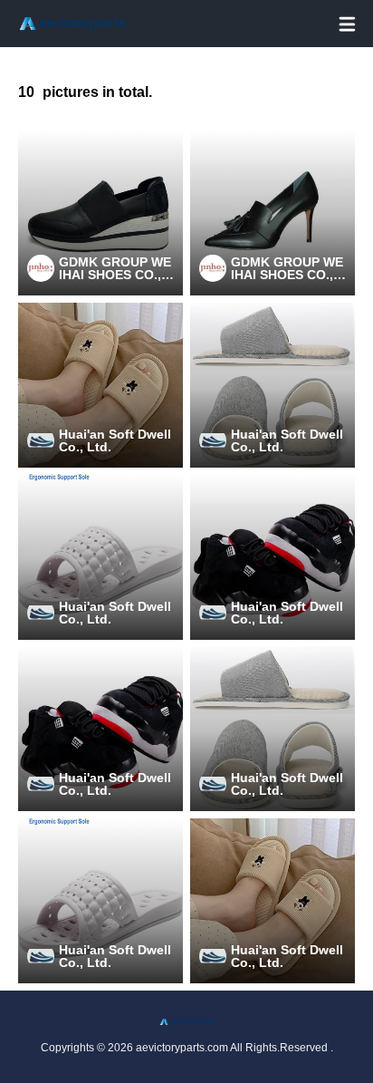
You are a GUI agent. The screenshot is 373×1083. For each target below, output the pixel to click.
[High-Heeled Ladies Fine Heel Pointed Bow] (272, 213)
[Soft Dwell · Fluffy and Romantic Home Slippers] (100, 385)
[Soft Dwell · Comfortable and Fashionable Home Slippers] (272, 385)
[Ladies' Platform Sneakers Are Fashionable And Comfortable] (100, 213)
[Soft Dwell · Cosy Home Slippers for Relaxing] (272, 556)
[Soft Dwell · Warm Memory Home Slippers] (100, 556)
